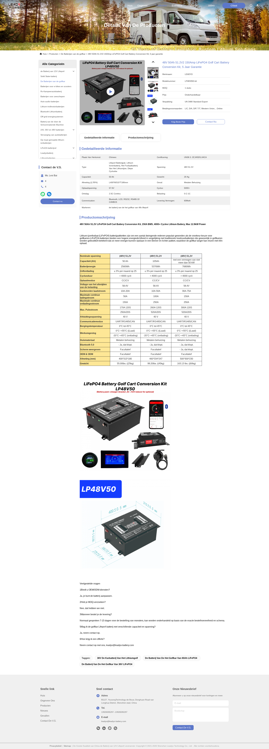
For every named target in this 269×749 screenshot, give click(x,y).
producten (161, 5)
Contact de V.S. (48, 721)
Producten (53, 54)
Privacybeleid (55, 746)
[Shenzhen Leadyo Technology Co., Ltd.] (15, 5)
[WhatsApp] (42, 194)
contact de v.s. (196, 5)
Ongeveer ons (47, 700)
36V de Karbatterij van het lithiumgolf (117, 658)
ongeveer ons (144, 5)
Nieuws (44, 711)
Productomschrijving (140, 137)
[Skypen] (49, 194)
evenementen (178, 5)
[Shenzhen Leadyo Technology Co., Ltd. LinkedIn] (104, 729)
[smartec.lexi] (115, 729)
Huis (130, 5)
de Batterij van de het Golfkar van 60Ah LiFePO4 (171, 658)
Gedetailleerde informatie (99, 137)
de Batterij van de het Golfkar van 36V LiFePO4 (107, 664)
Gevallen (44, 716)
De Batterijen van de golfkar (73, 54)
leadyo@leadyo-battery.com (113, 721)
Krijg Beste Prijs (178, 122)
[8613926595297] (110, 729)
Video (211, 5)
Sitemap (67, 746)
